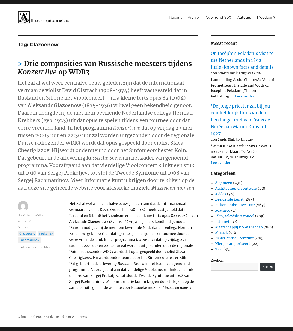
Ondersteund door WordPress (66, 317)
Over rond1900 (218, 17)
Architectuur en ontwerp (236, 188)
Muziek (23, 227)
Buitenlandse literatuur (235, 205)
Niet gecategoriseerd (233, 243)
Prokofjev (46, 233)
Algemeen (223, 183)
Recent (175, 17)
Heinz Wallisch (36, 215)
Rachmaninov (29, 239)
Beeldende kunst (229, 199)
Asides (220, 194)
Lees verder (244, 96)
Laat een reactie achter (34, 247)
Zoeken (217, 260)
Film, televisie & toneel (234, 216)
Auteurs (244, 17)
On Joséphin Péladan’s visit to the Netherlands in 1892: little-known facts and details (242, 60)
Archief (194, 17)
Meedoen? (266, 17)
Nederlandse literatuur (234, 238)
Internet (222, 221)
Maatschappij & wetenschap (239, 227)
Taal (218, 249)
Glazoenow (27, 233)
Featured (222, 210)
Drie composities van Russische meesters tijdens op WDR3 (105, 67)
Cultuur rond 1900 (30, 317)
